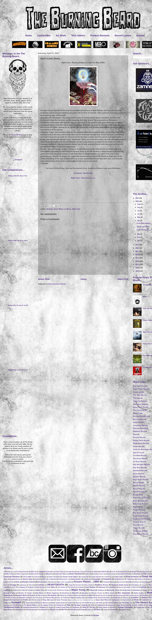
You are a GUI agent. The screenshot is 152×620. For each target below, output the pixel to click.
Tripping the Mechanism (105, 605)
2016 (137, 255)
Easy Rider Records (140, 386)
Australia (49, 209)
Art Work (61, 35)
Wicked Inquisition (32, 609)
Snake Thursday (61, 600)
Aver (113, 571)
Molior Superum (53, 593)
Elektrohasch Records (141, 443)
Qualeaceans (80, 597)
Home (28, 35)
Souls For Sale (89, 600)
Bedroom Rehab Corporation (140, 571)
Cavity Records (138, 422)
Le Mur (22, 590)
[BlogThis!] (52, 206)
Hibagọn (144, 585)
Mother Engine (139, 593)
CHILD (145, 574)
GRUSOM (128, 582)
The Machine (17, 605)
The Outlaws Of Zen (46, 605)
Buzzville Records (139, 419)
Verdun (112, 607)
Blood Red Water (61, 574)
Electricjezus (43, 582)
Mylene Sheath (138, 483)
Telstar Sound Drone (58, 602)
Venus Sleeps (102, 607)
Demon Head (27, 579)
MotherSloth (8, 595)
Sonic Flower (74, 600)
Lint (48, 590)
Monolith (75, 593)
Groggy (13, 585)
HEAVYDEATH (55, 584)
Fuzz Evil (120, 582)
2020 (137, 201)
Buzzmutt (137, 574)
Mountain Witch (21, 595)
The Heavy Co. (127, 603)
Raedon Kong (92, 597)
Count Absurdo (96, 576)
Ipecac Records (138, 474)
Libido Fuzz (39, 590)
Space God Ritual (102, 600)
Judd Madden (90, 587)
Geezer (136, 582)
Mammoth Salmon (97, 590)
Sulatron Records (139, 522)
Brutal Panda (137, 413)
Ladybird (7, 590)
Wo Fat (64, 609)
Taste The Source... (144, 230)
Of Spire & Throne (73, 595)
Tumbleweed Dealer (12, 607)
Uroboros (75, 607)
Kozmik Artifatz (138, 392)
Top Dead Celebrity (81, 605)
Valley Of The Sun (88, 607)
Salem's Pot (147, 597)
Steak (136, 600)
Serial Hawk (16, 600)
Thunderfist (60, 605)
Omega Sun (99, 595)
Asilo (95, 572)
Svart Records (138, 525)
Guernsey (22, 585)
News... (145, 296)
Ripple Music (138, 507)
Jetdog (80, 587)
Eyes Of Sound (138, 452)
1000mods (7, 571)
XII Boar (97, 609)
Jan (138, 240)
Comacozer (85, 576)
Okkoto (83, 595)
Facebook (78, 173)
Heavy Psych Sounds (141, 407)
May (139, 217)
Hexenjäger (135, 585)
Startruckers (127, 600)
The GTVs (99, 602)
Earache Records (139, 437)
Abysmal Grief (44, 572)
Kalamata (101, 587)
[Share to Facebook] (56, 206)
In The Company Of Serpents (24, 587)
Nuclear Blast (138, 495)
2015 (137, 258)
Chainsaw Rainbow (12, 577)
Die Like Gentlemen (49, 579)
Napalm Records (139, 486)
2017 (137, 251)
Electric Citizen (28, 582)
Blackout (49, 574)
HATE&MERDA (39, 585)
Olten (91, 595)
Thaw (77, 602)
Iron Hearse (40, 587)
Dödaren (149, 579)
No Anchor (52, 595)
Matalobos (136, 590)
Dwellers (140, 579)
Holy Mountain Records (141, 464)
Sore (81, 600)
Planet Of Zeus (11, 597)
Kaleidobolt (112, 587)
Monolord (85, 593)
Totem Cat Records (140, 401)
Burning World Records (141, 416)
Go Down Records (139, 461)
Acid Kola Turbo (57, 571)
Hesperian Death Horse (119, 585)
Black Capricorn (22, 574)
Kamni (121, 587)
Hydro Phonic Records (141, 389)
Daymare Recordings (140, 428)
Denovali (136, 434)
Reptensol (116, 597)
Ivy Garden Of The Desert (66, 587)
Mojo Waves (39, 593)
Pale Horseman (118, 595)
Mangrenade (126, 590)
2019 (137, 245)
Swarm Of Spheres (41, 602)
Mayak (145, 590)
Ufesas (50, 607)
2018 (137, 248)
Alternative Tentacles (140, 404)
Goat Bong (145, 582)
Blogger (96, 615)
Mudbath (32, 595)
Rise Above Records (140, 513)
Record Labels (123, 35)
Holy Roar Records (140, 468)
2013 (137, 264)
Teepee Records (139, 528)
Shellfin (25, 600)
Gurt (30, 585)
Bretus (86, 574)
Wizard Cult (54, 610)
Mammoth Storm (113, 590)
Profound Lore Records (141, 498)
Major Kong (78, 589)
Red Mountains (105, 597)
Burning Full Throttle (125, 574)
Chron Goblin (27, 576)
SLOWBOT (135, 598)
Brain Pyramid (75, 574)
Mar (138, 234)
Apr (138, 220)
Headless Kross (101, 585)
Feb (138, 237)
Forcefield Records (140, 455)
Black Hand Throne (37, 574)
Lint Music (67, 209)
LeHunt (30, 590)
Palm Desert (130, 595)
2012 (137, 268)
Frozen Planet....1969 (86, 581)
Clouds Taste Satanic (70, 577)
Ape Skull (80, 571)
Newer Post (44, 279)
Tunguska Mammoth (30, 607)
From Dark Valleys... (144, 223)
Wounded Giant (86, 609)
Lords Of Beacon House (60, 590)
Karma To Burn (131, 587)
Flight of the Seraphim (63, 582)
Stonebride (145, 600)
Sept (139, 204)
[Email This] (49, 206)
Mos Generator (124, 593)
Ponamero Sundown (25, 597)
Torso (93, 605)
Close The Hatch (54, 576)
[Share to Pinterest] (58, 206)
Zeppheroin (124, 609)
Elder (17, 582)
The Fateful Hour (87, 602)
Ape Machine (70, 571)
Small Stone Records (141, 516)
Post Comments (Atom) (56, 284)
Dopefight (97, 579)
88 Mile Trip (33, 571)
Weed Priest (8, 610)
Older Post (122, 279)
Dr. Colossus (129, 579)
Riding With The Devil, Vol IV (18, 370)
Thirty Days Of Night (140, 531)
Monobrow (65, 593)
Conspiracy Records (140, 425)
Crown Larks (118, 577)
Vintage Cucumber (125, 607)
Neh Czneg (41, 595)
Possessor (38, 597)
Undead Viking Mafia (63, 607)
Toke (68, 605)
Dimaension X (64, 579)
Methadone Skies (9, 593)
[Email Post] (45, 206)
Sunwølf (16, 602)
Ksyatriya (143, 587)
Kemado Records (139, 477)
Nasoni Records (139, 489)
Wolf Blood (74, 610)
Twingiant (42, 607)
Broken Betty (110, 574)
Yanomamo (114, 610)
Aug (139, 207)
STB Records (138, 398)
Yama (105, 609)
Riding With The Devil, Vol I (17, 176)
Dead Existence (132, 577)
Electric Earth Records (141, 440)
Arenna (88, 571)
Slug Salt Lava (48, 600)
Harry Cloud (88, 585)
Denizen (37, 579)
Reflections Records (140, 504)
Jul (138, 211)
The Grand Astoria (112, 603)
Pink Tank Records (140, 395)
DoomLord (87, 579)
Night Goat (76, 209)
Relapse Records (139, 510)
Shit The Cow (35, 600)
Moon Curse (109, 593)
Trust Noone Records (140, 534)
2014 (137, 261)
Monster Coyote (96, 593)
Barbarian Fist (122, 571)
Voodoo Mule (140, 607)
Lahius (15, 590)
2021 (137, 198)
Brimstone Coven (98, 574)
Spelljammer (116, 600)
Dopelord (107, 579)
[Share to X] (54, 206)
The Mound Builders (31, 605)
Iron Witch (51, 587)
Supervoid (29, 602)
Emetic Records (139, 446)
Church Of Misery (40, 576)
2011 (137, 271)
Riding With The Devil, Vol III (18, 305)
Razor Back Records (140, 501)
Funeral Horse (108, 582)
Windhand (44, 609)
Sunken (6, 602)
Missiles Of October (25, 593)
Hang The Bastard (75, 585)
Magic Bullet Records (141, 479)
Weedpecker (19, 609)
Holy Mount (7, 587)
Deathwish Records (140, 431)
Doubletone (118, 579)
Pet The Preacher (142, 595)
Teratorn (70, 602)
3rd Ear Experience (19, 571)
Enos (52, 582)
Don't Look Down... (144, 226)
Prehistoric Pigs (68, 597)
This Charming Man (140, 410)
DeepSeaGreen (15, 579)
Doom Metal (58, 209)
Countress (107, 576)
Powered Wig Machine (52, 597)
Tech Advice (78, 35)
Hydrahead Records (140, 470)
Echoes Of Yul (8, 582)
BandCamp (87, 173)
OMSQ (62, 595)
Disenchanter (76, 579)
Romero (125, 597)
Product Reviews (99, 35)
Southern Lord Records (141, 519)
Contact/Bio (43, 35)
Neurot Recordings (140, 492)
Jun (138, 214)
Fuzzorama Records (140, 458)
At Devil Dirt (104, 572)
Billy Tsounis (10, 574)
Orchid (108, 595)
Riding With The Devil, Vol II (18, 240)
